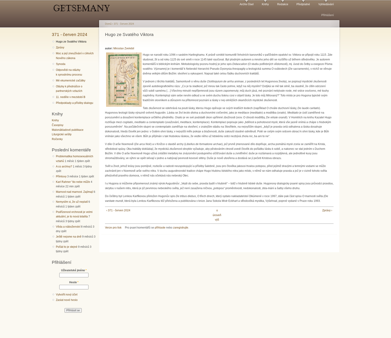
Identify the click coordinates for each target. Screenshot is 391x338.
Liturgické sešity (62, 134)
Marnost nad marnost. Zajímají (74, 191)
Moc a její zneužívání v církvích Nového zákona (75, 56)
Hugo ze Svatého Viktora (71, 41)
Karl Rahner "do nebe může (73, 181)
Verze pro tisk (113, 227)
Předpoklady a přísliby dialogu (74, 103)
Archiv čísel (247, 4)
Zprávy (60, 47)
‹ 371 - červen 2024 (118, 210)
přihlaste (160, 227)
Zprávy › (327, 210)
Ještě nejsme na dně (68, 236)
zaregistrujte (180, 227)
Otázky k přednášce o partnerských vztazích (69, 89)
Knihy (265, 4)
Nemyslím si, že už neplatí (72, 201)
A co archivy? (64, 166)
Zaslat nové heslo (67, 300)
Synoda (60, 64)
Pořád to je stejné (66, 246)
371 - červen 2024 (69, 34)
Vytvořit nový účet (66, 294)
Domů (108, 23)
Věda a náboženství (68, 226)
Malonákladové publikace (67, 129)
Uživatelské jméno (74, 270)
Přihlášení (327, 15)
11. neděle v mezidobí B (70, 97)
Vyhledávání (326, 4)
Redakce (282, 4)
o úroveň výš (217, 215)
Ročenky (57, 139)
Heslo (74, 282)
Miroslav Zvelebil (123, 48)
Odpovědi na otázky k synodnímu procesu (69, 72)
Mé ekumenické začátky (70, 80)
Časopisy (57, 125)
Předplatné (303, 4)
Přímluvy (61, 176)
